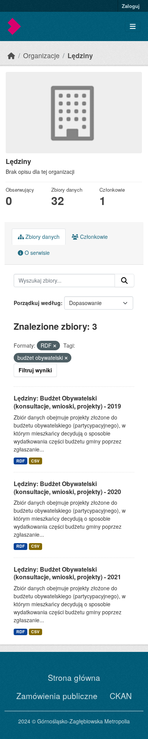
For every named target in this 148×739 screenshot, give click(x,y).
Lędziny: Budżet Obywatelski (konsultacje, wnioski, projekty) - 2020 (67, 487)
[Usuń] (54, 346)
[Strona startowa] (11, 55)
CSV (35, 461)
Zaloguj (131, 6)
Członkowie (93, 236)
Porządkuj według (37, 303)
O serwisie (36, 252)
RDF (20, 461)
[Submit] (124, 281)
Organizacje (41, 55)
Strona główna (74, 677)
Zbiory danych (42, 236)
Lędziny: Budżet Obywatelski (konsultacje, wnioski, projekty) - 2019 (67, 402)
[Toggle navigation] (132, 26)
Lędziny (80, 55)
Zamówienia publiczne (57, 695)
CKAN (121, 695)
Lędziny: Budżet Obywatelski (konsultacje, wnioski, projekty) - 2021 (67, 573)
